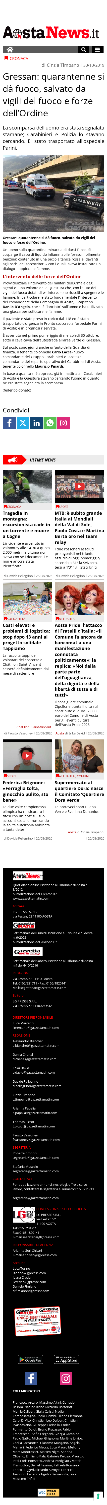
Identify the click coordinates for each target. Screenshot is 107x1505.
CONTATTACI (22, 1179)
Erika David (76, 733)
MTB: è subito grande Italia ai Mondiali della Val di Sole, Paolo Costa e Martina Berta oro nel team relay (79, 527)
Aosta (59, 733)
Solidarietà (16, 619)
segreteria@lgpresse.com (40, 1237)
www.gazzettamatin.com (31, 898)
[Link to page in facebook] (9, 423)
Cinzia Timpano (63, 65)
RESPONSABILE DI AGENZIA (33, 1245)
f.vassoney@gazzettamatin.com (36, 1139)
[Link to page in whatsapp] (50, 423)
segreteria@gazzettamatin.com (43, 987)
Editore (18, 906)
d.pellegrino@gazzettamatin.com (37, 1086)
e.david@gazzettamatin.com (34, 1072)
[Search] (83, 49)
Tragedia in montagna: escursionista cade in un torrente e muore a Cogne (26, 524)
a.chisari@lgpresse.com (39, 1255)
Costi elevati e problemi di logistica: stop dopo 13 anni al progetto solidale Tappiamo (26, 637)
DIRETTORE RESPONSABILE (33, 1017)
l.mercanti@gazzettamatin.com (36, 1027)
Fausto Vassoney (20, 733)
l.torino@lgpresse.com (29, 1273)
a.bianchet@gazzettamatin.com (36, 1045)
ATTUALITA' (67, 619)
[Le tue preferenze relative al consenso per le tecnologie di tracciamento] (98, 1496)
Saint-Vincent (41, 727)
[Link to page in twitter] (23, 423)
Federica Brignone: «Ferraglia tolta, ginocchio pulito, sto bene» (25, 791)
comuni (83, 776)
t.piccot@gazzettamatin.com (34, 1126)
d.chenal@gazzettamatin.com (34, 1059)
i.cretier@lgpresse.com (29, 1282)
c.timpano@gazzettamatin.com (36, 1099)
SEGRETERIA (22, 1147)
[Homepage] (10, 49)
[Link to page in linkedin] (36, 423)
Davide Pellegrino (20, 576)
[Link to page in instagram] (63, 423)
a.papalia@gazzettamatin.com (35, 1113)
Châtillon (23, 727)
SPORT (63, 507)
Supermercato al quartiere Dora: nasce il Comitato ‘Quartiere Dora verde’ (79, 791)
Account (19, 1262)
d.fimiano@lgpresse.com (31, 1291)
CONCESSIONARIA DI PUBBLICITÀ (61, 1209)
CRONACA (14, 507)
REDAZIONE (21, 973)
